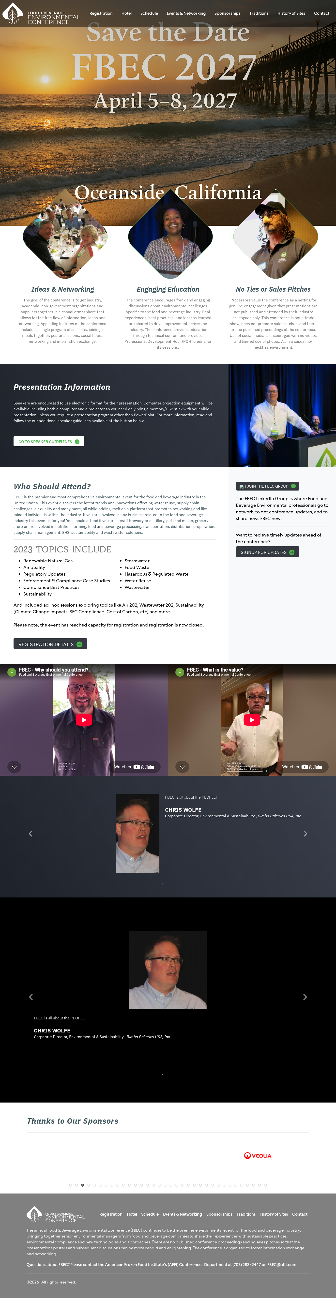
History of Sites (291, 13)
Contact (321, 13)
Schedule (149, 13)
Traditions (259, 13)
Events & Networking (186, 13)
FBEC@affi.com (281, 1265)
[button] (30, 833)
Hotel (127, 13)
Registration (101, 13)
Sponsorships (227, 13)
